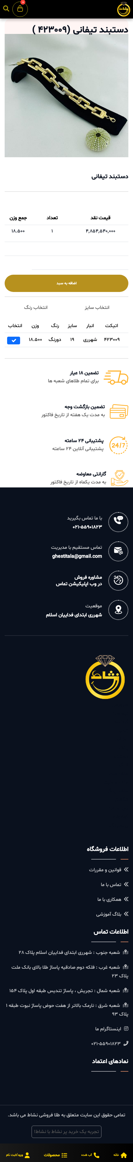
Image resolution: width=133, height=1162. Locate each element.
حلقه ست (118, 773)
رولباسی (120, 739)
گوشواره (120, 817)
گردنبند (121, 722)
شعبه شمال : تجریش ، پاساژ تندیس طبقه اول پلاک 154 (65, 990)
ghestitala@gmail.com (77, 556)
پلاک (123, 748)
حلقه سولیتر (115, 782)
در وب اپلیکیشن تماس (79, 584)
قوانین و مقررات (105, 870)
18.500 (18, 231)
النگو (123, 765)
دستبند (120, 756)
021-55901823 (87, 527)
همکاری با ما (109, 899)
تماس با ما (111, 884)
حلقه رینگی (117, 791)
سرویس (120, 704)
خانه (116, 1155)
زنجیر (123, 730)
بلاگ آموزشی (109, 914)
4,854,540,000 (100, 231)
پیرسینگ (118, 825)
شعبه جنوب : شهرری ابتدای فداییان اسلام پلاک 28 (70, 952)
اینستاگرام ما (108, 1029)
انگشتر (121, 799)
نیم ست (119, 713)
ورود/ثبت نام (14, 1155)
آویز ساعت (117, 808)
